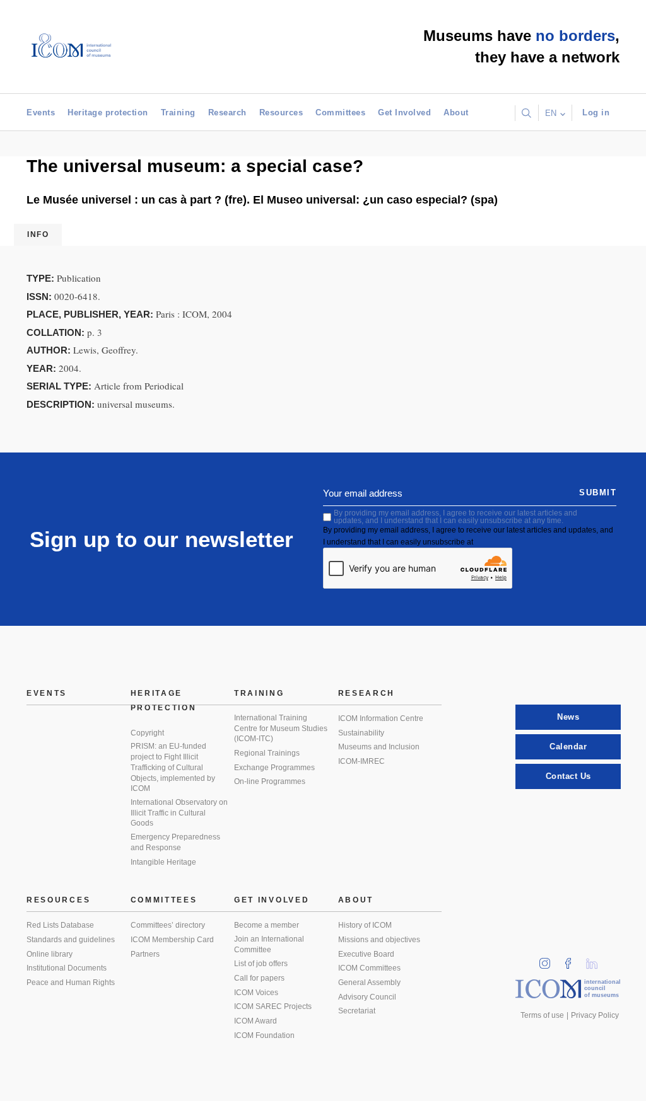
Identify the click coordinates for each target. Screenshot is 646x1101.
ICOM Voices (256, 992)
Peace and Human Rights (70, 982)
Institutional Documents (66, 968)
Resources (281, 112)
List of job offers (261, 963)
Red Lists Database (60, 925)
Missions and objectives (379, 939)
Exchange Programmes (274, 767)
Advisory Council (367, 997)
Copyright (147, 733)
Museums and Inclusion (379, 746)
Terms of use (542, 1015)
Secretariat (356, 1010)
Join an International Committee (269, 944)
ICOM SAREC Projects (273, 1006)
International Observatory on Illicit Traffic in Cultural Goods (179, 812)
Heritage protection (108, 112)
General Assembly (369, 982)
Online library (49, 954)
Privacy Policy (595, 1015)
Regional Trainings (267, 753)
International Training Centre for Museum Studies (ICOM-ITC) (280, 728)
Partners (145, 954)
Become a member (266, 925)
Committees (340, 112)
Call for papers (259, 978)
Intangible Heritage (163, 862)
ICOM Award (255, 1021)
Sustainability (361, 733)
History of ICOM (365, 925)
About (456, 112)
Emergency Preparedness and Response (175, 842)
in (549, 959)
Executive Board (366, 954)
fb (572, 959)
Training (178, 112)
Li (596, 959)
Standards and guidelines (70, 939)
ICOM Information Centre (380, 718)
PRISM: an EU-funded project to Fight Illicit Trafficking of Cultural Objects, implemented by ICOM (173, 767)
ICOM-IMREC (361, 761)
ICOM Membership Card (172, 939)
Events (40, 112)
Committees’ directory (168, 925)
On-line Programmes (269, 781)
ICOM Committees (369, 968)
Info (38, 234)
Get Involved (404, 112)
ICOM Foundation (264, 1035)
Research (227, 112)
